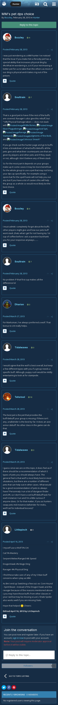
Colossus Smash (31, 139)
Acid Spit (43, 128)
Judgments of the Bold (40, 135)
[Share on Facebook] (9, 687)
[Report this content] (48, 49)
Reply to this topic (29, 24)
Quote (13, 80)
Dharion (19, 304)
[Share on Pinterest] (14, 687)
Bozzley (8, 17)
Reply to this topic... (19, 655)
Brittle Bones (29, 125)
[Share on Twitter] (4, 687)
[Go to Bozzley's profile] (7, 37)
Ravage (22, 132)
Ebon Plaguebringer (12, 128)
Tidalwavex (21, 347)
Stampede (8, 135)
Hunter (36, 17)
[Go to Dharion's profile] (7, 304)
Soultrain (20, 97)
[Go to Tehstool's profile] (7, 397)
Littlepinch (21, 529)
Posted (15, 49)
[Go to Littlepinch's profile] (7, 529)
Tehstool (20, 397)
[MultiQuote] (5, 81)
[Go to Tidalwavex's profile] (7, 347)
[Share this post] (52, 49)
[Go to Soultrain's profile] (7, 97)
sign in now (18, 637)
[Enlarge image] (15, 125)
